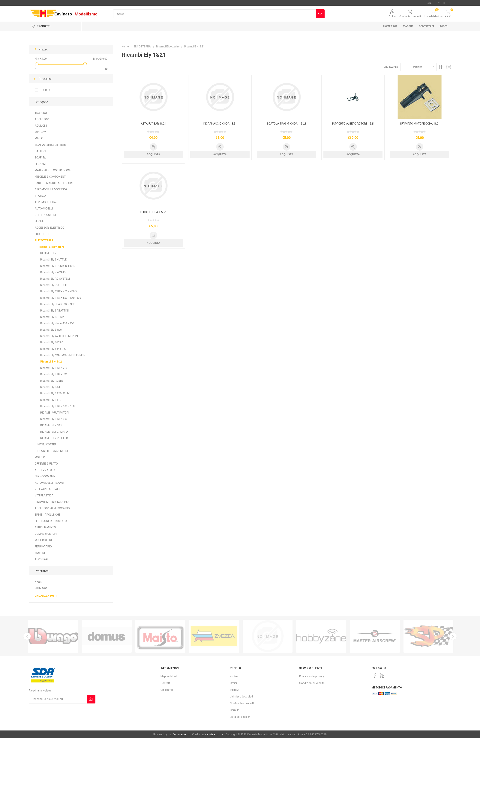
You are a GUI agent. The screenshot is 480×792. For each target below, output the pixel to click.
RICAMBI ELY (48, 253)
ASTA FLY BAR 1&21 (153, 123)
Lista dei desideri (240, 716)
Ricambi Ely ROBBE (51, 380)
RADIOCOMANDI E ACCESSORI (54, 183)
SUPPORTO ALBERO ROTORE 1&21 (353, 123)
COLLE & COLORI (45, 215)
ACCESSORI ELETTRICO (49, 227)
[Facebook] (375, 676)
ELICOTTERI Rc (45, 240)
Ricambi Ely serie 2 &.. (53, 349)
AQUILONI (41, 125)
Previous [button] (27, 636)
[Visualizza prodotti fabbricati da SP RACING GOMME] (375, 636)
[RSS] (382, 676)
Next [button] (453, 636)
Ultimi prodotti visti (241, 696)
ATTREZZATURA (45, 470)
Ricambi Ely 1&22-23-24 (55, 393)
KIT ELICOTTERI (47, 444)
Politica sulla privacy (311, 676)
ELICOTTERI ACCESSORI (53, 451)
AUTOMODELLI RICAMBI (49, 482)
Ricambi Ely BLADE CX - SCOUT (59, 304)
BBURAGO (41, 588)
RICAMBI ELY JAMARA (54, 431)
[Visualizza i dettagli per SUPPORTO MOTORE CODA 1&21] (419, 97)
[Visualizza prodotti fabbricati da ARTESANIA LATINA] (428, 636)
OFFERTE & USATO (46, 463)
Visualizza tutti (46, 595)
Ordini (233, 683)
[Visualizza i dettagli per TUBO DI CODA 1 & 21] (153, 186)
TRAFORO (41, 113)
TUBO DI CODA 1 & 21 (153, 212)
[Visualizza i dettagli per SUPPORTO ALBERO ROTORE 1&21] (353, 97)
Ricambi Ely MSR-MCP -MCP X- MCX (62, 355)
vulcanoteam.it (210, 734)
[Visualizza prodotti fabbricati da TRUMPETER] (214, 636)
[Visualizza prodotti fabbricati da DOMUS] (53, 636)
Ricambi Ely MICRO (51, 342)
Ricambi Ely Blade (51, 329)
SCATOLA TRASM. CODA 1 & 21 (286, 123)
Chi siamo (166, 689)
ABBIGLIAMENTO (45, 527)
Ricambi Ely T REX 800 (54, 419)
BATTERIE (41, 151)
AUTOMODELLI (44, 208)
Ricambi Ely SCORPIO (53, 317)
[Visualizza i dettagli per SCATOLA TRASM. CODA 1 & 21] (286, 97)
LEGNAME (41, 164)
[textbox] (214, 13)
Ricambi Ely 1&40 (50, 387)
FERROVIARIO (43, 546)
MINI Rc (39, 138)
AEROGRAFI (42, 559)
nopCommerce (177, 734)
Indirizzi (234, 689)
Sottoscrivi (91, 699)
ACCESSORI (42, 119)
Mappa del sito (169, 676)
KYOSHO (40, 582)
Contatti (165, 683)
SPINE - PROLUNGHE (47, 514)
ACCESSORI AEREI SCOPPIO (52, 508)
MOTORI (40, 553)
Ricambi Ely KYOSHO (53, 272)
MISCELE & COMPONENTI (50, 176)
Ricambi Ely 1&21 (52, 361)
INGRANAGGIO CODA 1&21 (220, 123)
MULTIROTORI (43, 540)
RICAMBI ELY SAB (51, 425)
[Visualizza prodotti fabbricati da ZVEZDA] (160, 636)
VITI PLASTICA (44, 495)
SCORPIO (45, 90)
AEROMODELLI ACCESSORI (51, 189)
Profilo (392, 16)
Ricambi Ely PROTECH (53, 285)
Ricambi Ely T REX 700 (54, 374)
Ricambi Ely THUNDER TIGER (57, 266)
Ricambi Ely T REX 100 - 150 (57, 406)
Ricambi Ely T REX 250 (54, 368)
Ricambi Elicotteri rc (51, 246)
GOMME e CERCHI (46, 533)
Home (125, 46)
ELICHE (39, 221)
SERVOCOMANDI (45, 476)
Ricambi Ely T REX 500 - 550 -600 (60, 298)
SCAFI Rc (40, 157)
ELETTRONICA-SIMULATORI (52, 521)
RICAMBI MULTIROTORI (54, 412)
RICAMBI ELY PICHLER (54, 438)
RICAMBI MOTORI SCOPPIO (52, 502)
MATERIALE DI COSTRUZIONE (53, 170)
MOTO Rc (40, 457)
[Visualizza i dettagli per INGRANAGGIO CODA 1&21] (219, 97)
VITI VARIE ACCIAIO (47, 489)
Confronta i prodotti (410, 16)
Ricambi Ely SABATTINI (54, 310)
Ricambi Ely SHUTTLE (53, 259)
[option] (53, 636)
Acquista (153, 154)
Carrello (234, 710)
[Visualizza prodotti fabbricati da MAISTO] (107, 636)
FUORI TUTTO (43, 234)
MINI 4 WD (41, 132)
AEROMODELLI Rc (46, 202)
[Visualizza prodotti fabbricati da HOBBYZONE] (267, 636)
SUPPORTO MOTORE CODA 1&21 (419, 123)
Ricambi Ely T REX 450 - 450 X (58, 291)
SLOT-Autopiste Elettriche (50, 144)
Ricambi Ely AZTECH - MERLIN (59, 336)
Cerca (320, 13)
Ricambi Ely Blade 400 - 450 (57, 323)
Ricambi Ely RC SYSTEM (55, 278)
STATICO (40, 195)
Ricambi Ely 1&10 (50, 400)
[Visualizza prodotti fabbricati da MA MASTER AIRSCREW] (321, 636)
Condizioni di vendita (312, 683)
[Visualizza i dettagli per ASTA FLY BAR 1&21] (153, 97)
